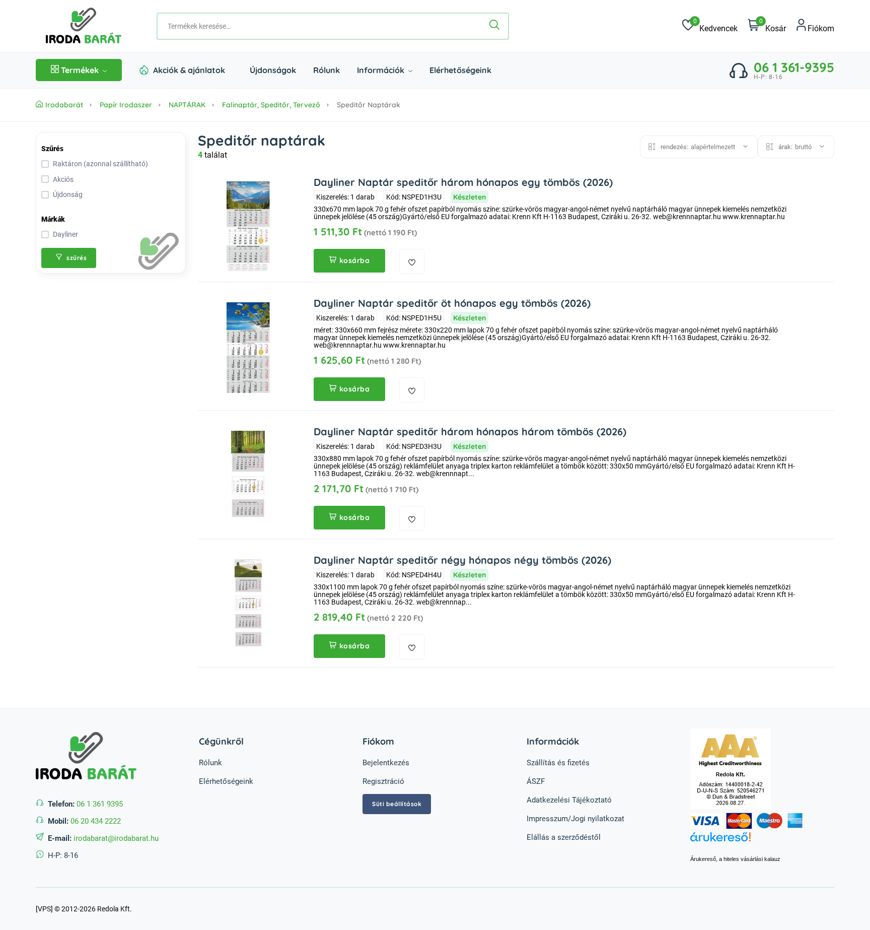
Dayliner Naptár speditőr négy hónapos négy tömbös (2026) (462, 560)
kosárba (354, 260)
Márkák (53, 219)
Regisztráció (383, 781)
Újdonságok (273, 70)
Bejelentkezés (385, 762)
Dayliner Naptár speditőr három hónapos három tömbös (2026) (470, 431)
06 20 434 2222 (95, 821)
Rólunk (326, 70)
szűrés (76, 257)
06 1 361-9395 (794, 67)
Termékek (80, 70)
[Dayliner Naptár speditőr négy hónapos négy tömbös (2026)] (248, 604)
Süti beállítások (396, 804)
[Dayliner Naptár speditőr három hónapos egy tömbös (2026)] (248, 226)
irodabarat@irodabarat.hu (116, 838)
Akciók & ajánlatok (189, 70)
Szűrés (52, 149)
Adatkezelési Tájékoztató (569, 800)
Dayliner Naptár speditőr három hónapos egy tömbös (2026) (463, 182)
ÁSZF (536, 781)
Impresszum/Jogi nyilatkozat (575, 818)
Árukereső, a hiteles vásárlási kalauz (735, 859)
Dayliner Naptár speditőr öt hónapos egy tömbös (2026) (452, 303)
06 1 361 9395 (100, 804)
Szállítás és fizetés (558, 762)
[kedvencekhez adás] (411, 261)
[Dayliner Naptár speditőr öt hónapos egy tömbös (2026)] (248, 347)
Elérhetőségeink (460, 70)
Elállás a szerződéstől (564, 837)
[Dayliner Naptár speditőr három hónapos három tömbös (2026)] (248, 476)
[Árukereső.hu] (762, 842)
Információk (381, 70)
